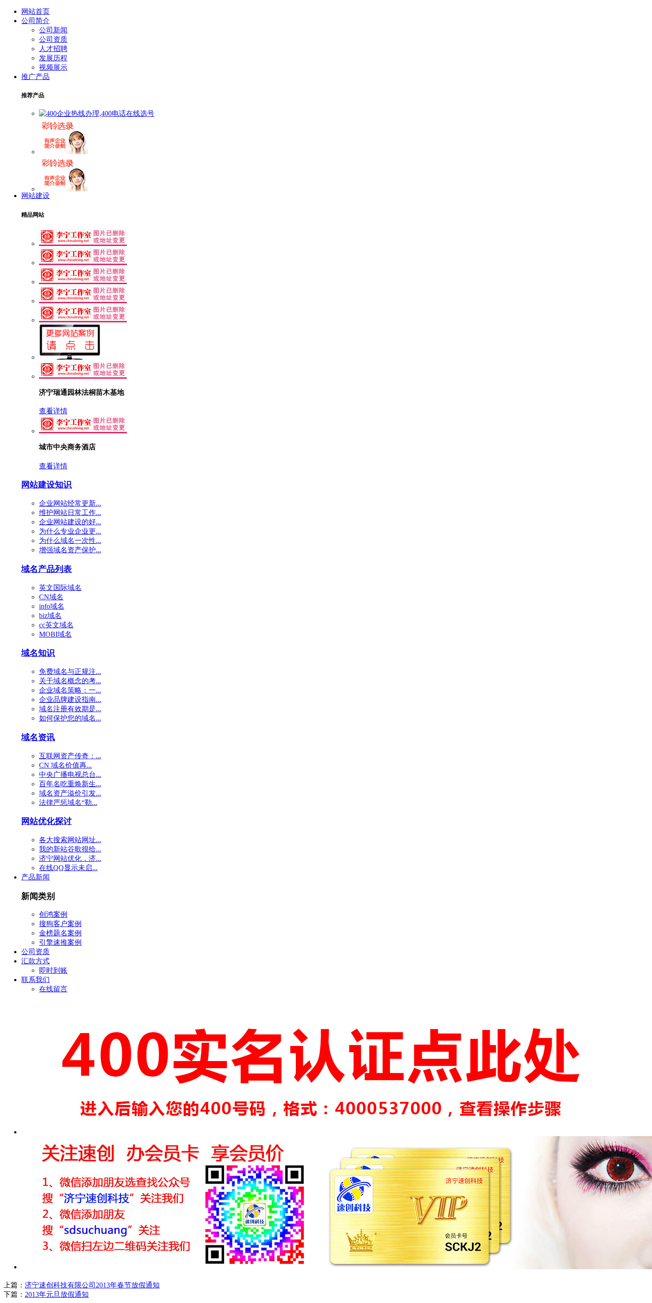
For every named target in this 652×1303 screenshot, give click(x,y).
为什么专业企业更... (70, 531)
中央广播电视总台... (70, 774)
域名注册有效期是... (70, 709)
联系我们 (35, 979)
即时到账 (53, 970)
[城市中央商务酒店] (83, 431)
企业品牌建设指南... (70, 699)
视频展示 (53, 67)
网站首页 (35, 11)
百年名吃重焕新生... (70, 784)
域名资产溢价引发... (70, 793)
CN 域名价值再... (65, 765)
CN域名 (51, 597)
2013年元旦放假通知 (57, 1294)
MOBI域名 (55, 634)
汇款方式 (35, 961)
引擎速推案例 (60, 942)
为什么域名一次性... (70, 540)
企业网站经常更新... (70, 503)
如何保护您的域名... (70, 718)
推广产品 (35, 76)
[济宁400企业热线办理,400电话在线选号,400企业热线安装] (96, 113)
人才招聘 (53, 48)
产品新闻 (35, 877)
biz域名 (50, 615)
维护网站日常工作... (70, 512)
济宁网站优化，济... (70, 858)
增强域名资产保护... (70, 550)
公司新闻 (53, 30)
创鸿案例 (53, 914)
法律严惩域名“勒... (68, 802)
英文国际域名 (60, 587)
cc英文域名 (56, 625)
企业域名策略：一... (70, 690)
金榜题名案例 (60, 933)
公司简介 (35, 20)
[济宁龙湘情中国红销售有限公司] (83, 301)
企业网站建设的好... (70, 522)
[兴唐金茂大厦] (83, 320)
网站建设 (35, 195)
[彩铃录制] (63, 151)
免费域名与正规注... (70, 671)
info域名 (51, 606)
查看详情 (53, 411)
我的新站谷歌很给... (70, 849)
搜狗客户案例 (60, 923)
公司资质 (53, 39)
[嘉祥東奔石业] (83, 281)
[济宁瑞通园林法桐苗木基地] (83, 243)
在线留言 (53, 989)
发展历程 (53, 58)
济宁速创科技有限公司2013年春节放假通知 (92, 1285)
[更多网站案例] (70, 357)
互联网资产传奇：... (70, 756)
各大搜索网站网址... (70, 840)
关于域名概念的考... (70, 681)
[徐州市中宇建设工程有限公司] (83, 262)
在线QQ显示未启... (68, 867)
